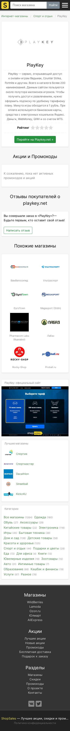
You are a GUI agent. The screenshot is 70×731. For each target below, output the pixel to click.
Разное (29, 574)
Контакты (35, 692)
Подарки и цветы (49, 548)
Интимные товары (33, 564)
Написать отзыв (18, 230)
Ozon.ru (35, 611)
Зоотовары (52, 559)
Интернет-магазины (14, 16)
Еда (9, 553)
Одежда (43, 517)
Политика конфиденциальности (35, 723)
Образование (16, 569)
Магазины (35, 675)
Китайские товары (20, 527)
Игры (10, 533)
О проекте (35, 688)
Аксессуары (32, 522)
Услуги (11, 574)
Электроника (52, 527)
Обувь (11, 522)
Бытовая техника (34, 533)
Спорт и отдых (43, 16)
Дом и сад (15, 538)
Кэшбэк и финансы (47, 569)
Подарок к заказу (35, 656)
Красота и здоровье (22, 543)
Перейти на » (35, 139)
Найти (53, 5)
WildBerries (35, 602)
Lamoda (35, 606)
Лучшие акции (35, 638)
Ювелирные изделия (22, 559)
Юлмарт (35, 615)
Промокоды (35, 647)
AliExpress (35, 620)
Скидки (35, 679)
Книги (45, 553)
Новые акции (35, 643)
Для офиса (26, 553)
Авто (10, 564)
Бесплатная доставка (35, 652)
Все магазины (18, 517)
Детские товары (43, 538)
